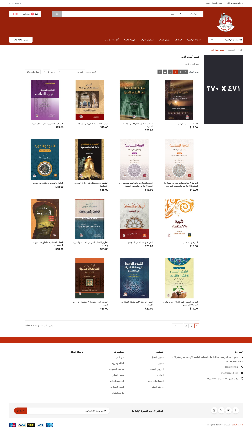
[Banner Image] (223, 89)
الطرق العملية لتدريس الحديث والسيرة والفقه (90, 244)
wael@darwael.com (229, 373)
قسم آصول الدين (217, 50)
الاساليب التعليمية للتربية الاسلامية (47, 123)
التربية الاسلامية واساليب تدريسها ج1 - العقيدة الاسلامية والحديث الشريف (180, 184)
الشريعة (231, 50)
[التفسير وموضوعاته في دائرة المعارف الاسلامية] (90, 159)
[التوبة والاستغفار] (179, 219)
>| (175, 325)
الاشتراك (20, 410)
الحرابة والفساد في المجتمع (140, 242)
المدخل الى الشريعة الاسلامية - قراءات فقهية (90, 303)
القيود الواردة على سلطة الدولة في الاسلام (137, 303)
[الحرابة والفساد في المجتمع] (134, 219)
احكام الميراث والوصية (187, 123)
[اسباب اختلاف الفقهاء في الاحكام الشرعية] (134, 100)
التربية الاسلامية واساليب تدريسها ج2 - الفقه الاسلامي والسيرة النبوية (135, 184)
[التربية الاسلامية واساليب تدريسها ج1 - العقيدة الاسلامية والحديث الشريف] (179, 159)
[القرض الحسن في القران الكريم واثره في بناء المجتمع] (179, 278)
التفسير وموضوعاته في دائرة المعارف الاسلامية (91, 184)
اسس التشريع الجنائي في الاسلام (93, 123)
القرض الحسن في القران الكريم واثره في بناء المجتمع (180, 303)
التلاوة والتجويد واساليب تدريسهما (48, 182)
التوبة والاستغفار (190, 242)
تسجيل (207, 3)
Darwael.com (237, 424)
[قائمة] (165, 72)
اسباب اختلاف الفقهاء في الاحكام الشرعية (138, 125)
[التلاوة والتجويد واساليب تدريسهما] (45, 159)
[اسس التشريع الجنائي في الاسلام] (90, 100)
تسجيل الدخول (216, 3)
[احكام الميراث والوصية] (179, 100)
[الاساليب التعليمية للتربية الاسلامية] (45, 100)
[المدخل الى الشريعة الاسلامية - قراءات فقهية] (90, 278)
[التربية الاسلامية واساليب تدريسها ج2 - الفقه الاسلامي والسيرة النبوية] (134, 159)
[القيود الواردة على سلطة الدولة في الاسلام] (134, 278)
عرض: (53, 72)
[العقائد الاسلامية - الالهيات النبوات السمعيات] (45, 219)
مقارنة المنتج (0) (33, 72)
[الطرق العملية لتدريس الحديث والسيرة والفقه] (90, 219)
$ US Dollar (16, 3)
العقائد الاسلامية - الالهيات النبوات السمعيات (48, 244)
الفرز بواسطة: (90, 72)
